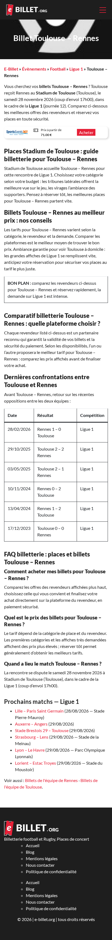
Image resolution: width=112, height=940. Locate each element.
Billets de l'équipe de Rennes (51, 780)
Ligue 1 (76, 68)
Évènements (34, 68)
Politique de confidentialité (51, 871)
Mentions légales (42, 858)
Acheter (86, 132)
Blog (30, 851)
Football (58, 68)
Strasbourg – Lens (31, 736)
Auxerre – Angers (31, 723)
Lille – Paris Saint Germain (39, 710)
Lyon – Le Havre (30, 749)
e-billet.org (45, 919)
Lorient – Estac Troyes (35, 762)
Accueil (32, 845)
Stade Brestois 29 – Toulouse (42, 730)
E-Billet (11, 68)
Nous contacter (40, 865)
